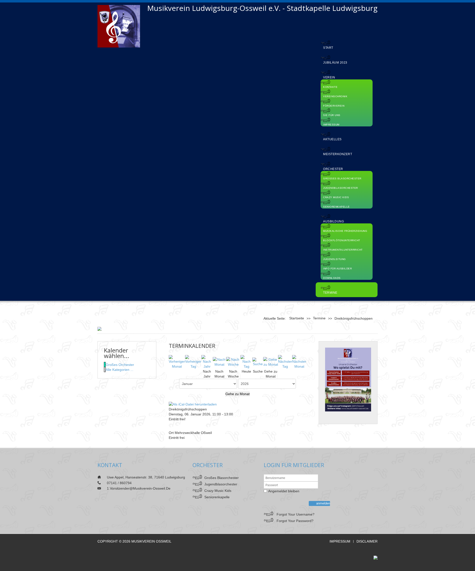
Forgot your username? (295, 514)
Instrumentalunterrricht (343, 249)
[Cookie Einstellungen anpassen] (99, 329)
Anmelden (323, 503)
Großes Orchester (120, 365)
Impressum (331, 124)
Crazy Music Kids (336, 197)
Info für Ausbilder (337, 268)
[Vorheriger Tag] (193, 362)
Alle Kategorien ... (119, 370)
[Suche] (257, 362)
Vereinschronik (335, 96)
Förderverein (333, 105)
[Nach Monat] (219, 362)
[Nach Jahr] (207, 362)
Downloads (332, 278)
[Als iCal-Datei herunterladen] (193, 404)
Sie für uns (331, 115)
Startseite (296, 318)
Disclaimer (367, 541)
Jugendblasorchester (340, 188)
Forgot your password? (295, 521)
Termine (330, 292)
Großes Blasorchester (342, 178)
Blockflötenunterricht (341, 240)
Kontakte (330, 87)
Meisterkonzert (337, 154)
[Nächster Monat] (299, 362)
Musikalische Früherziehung (345, 231)
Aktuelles (332, 139)
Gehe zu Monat (237, 394)
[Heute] (246, 362)
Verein (329, 77)
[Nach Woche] (233, 362)
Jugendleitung (334, 259)
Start (328, 47)
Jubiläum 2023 (335, 62)
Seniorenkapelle (336, 206)
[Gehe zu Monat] (270, 362)
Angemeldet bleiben (283, 491)
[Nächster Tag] (285, 362)
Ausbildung (333, 221)
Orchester (333, 169)
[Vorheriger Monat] (177, 362)
